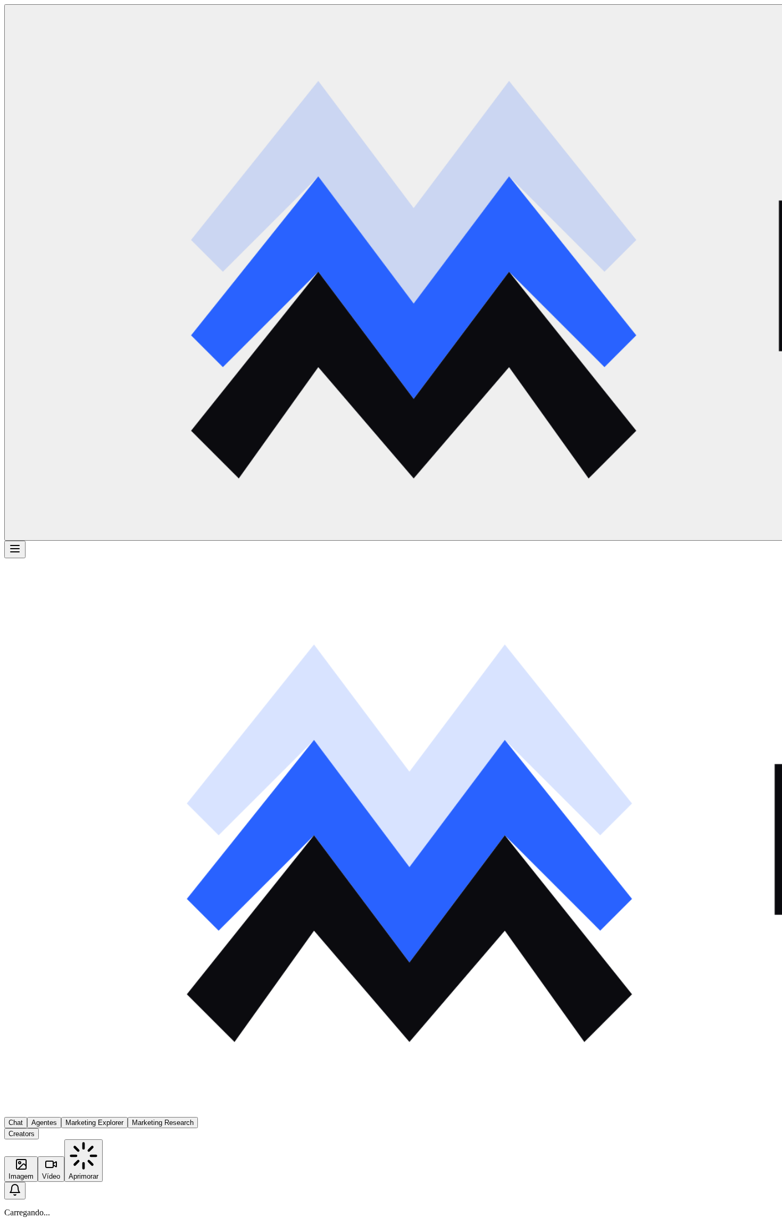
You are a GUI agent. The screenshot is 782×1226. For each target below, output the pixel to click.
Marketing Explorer (94, 1123)
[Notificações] (15, 1190)
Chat (16, 1123)
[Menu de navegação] (15, 549)
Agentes (44, 1123)
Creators (22, 1134)
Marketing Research (163, 1123)
